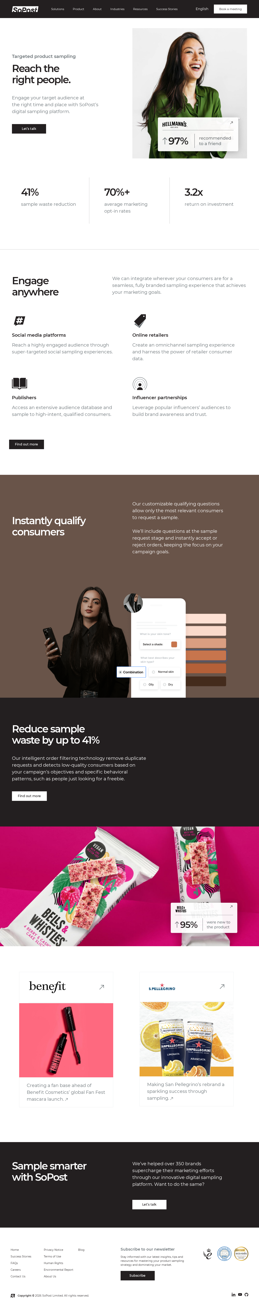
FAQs (14, 1263)
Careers (16, 1269)
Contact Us (18, 1276)
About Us (50, 1276)
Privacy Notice (53, 1250)
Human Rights (53, 1263)
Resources (140, 9)
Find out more (26, 444)
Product (78, 9)
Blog (81, 1250)
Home (15, 1250)
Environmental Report (58, 1269)
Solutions (57, 9)
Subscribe (138, 1275)
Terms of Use (52, 1256)
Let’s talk (29, 129)
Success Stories (166, 9)
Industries (117, 9)
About (97, 9)
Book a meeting (230, 9)
